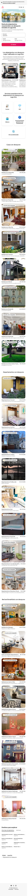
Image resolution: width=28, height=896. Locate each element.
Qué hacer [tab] (18, 830)
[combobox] (13, 35)
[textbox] (7, 40)
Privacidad (10, 889)
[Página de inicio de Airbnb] (3, 7)
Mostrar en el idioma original (9, 3)
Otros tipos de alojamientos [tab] (8, 830)
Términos (16, 889)
